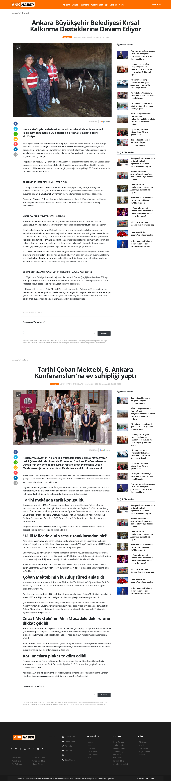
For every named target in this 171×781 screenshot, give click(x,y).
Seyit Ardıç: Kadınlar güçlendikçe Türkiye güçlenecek (139, 132)
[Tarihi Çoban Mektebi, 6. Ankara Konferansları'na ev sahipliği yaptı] (62, 417)
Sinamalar (117, 754)
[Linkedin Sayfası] (30, 748)
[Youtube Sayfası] (26, 748)
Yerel (121, 4)
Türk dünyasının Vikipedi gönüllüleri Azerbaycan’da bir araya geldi (141, 106)
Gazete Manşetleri (120, 764)
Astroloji (142, 754)
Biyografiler (143, 748)
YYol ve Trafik (118, 745)
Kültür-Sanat (97, 4)
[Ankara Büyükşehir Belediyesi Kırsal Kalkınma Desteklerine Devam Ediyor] (62, 79)
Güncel (75, 4)
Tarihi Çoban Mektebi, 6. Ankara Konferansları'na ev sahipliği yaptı (142, 95)
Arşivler (68, 750)
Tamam (151, 778)
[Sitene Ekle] (43, 748)
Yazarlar (69, 746)
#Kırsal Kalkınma (29, 312)
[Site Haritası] (39, 748)
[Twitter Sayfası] (17, 748)
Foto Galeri (70, 737)
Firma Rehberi (118, 761)
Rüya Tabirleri (144, 751)
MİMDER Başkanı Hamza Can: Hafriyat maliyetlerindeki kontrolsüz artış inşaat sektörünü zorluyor (142, 119)
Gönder (104, 333)
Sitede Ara (143, 742)
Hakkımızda (16, 758)
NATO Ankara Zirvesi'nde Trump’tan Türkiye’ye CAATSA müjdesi (141, 200)
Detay (141, 778)
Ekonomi (84, 4)
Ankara (66, 4)
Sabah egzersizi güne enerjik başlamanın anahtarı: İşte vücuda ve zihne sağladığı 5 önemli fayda (141, 69)
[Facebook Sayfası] (12, 748)
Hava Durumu (118, 742)
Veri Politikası (17, 764)
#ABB (40, 312)
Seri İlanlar (117, 758)
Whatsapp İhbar (38, 761)
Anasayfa (16, 13)
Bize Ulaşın (70, 760)
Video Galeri (70, 741)
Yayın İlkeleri (16, 761)
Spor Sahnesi (111, 4)
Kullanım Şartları (38, 758)
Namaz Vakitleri (119, 748)
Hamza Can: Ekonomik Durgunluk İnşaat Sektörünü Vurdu (140, 142)
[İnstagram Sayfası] (21, 748)
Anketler (142, 745)
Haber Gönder (38, 764)
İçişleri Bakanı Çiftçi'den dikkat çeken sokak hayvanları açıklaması (141, 244)
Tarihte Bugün (119, 751)
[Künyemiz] (63, 755)
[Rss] (34, 748)
